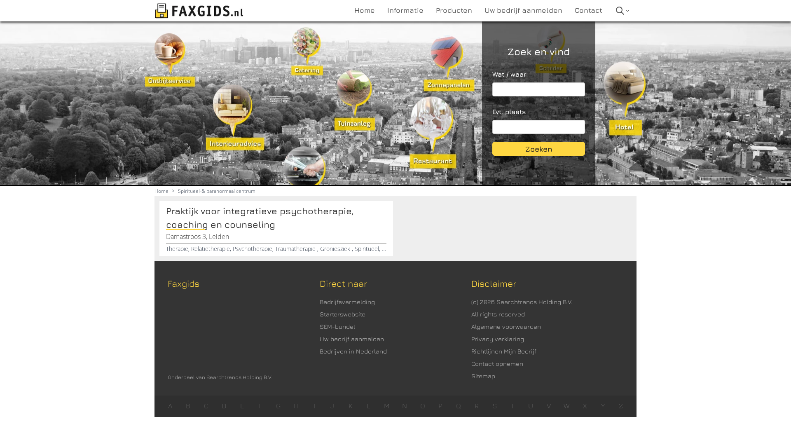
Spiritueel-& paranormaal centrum (216, 190)
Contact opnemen (497, 363)
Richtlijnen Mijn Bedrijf (503, 351)
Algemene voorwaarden (506, 326)
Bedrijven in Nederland (353, 351)
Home (161, 190)
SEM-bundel (337, 326)
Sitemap (483, 375)
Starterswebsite (342, 314)
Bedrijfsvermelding (347, 301)
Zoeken (538, 149)
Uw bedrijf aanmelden (352, 338)
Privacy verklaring (497, 338)
